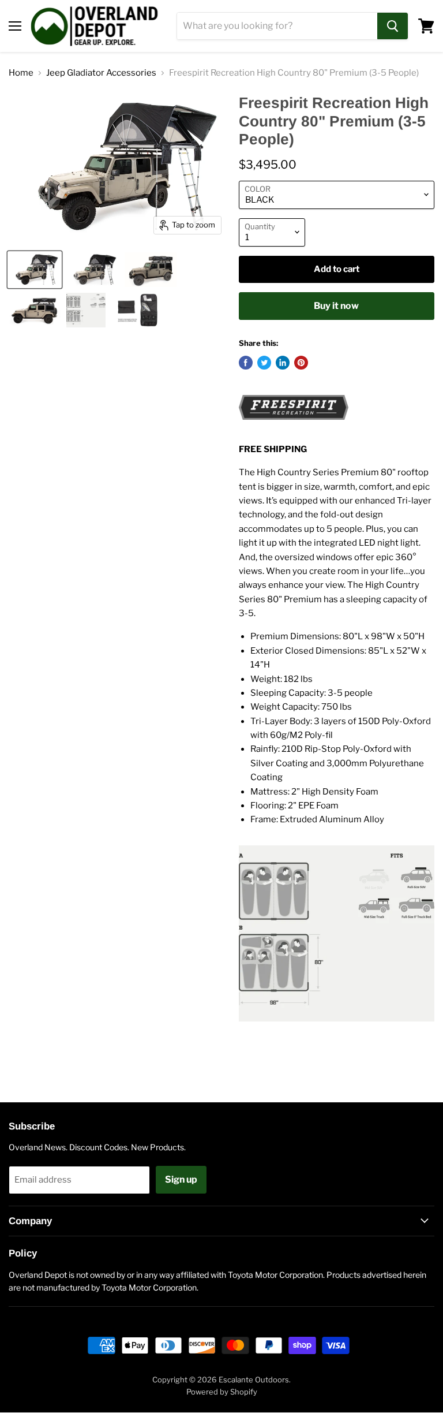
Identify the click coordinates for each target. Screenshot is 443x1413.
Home (21, 73)
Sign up (181, 1179)
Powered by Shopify (221, 1391)
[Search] (392, 26)
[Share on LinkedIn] (283, 363)
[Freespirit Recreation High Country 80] (34, 269)
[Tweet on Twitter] (264, 363)
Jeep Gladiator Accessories (101, 73)
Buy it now (336, 305)
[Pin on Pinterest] (301, 363)
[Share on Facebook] (246, 363)
